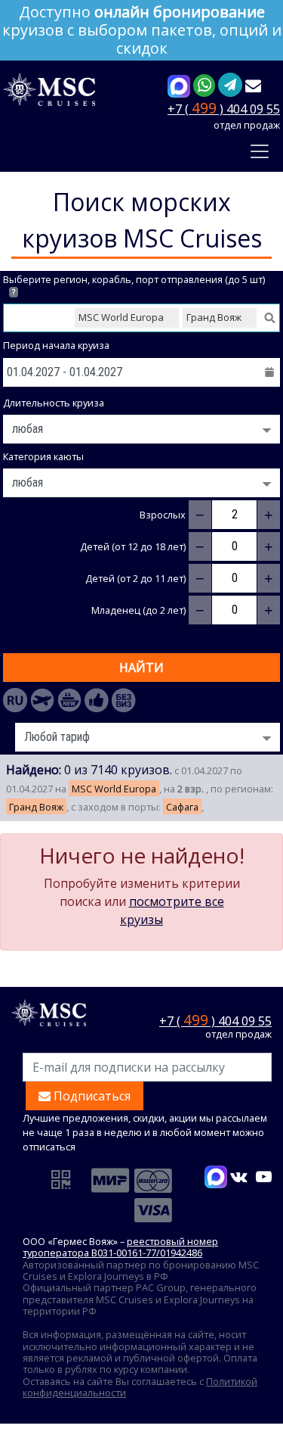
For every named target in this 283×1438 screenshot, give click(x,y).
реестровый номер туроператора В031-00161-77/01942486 (120, 1246)
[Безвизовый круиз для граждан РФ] (124, 700)
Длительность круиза (53, 403)
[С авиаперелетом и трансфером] (42, 700)
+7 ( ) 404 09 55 (224, 108)
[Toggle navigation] (259, 151)
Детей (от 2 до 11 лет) (135, 578)
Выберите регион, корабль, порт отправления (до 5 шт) (134, 285)
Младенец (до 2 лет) (138, 610)
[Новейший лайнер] (69, 700)
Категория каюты (43, 456)
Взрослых (163, 515)
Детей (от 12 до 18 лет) (133, 546)
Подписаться (91, 1096)
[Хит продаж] (97, 700)
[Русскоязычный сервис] (15, 700)
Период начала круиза (56, 345)
